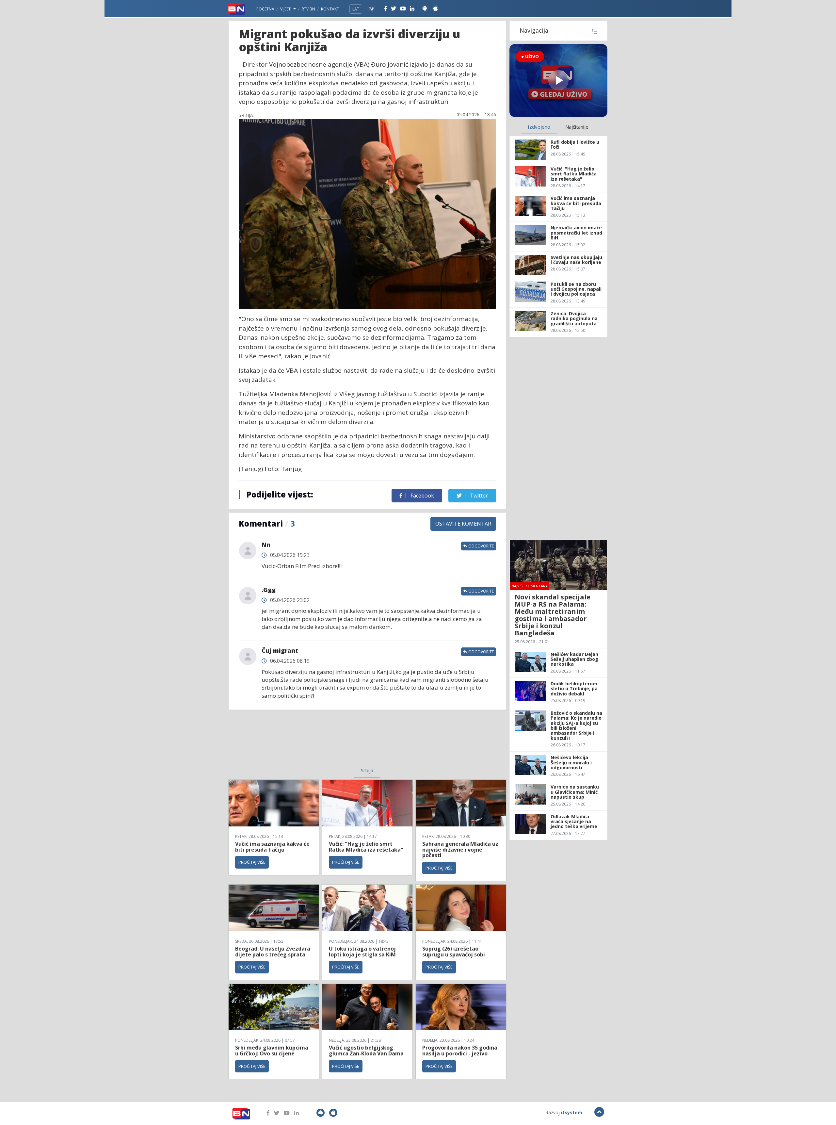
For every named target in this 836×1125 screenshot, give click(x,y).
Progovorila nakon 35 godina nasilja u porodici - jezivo (459, 1050)
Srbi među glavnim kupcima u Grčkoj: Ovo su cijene (271, 1050)
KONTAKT (330, 9)
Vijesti (286, 9)
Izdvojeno (539, 126)
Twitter (478, 495)
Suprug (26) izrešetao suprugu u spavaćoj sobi (453, 951)
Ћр (371, 9)
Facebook (421, 495)
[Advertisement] (314, 742)
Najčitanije (576, 126)
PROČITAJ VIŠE (251, 862)
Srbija (367, 770)
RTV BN (308, 9)
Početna (265, 9)
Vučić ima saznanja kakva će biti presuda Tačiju (272, 846)
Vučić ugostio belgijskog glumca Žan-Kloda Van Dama (366, 1050)
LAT (355, 9)
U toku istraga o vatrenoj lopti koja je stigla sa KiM (362, 951)
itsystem (571, 1112)
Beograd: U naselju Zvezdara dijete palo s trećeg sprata (272, 951)
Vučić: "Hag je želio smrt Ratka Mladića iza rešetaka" (366, 846)
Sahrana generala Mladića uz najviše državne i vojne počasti (460, 849)
